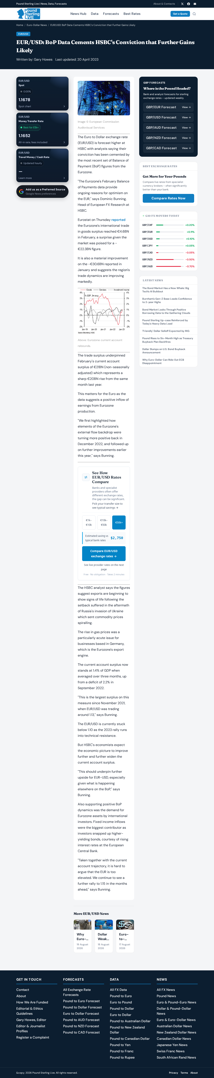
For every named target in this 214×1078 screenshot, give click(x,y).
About (21, 996)
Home (19, 25)
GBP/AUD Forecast (168, 127)
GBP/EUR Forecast (168, 107)
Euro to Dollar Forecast (81, 1013)
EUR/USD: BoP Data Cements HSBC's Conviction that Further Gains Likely (92, 25)
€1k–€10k (89, 522)
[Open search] (194, 13)
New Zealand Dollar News (176, 1032)
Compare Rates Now (168, 198)
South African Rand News (176, 1057)
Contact (22, 990)
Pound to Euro (121, 996)
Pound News (166, 996)
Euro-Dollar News (37, 25)
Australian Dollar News (174, 1026)
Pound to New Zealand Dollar (127, 1030)
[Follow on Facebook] (188, 4)
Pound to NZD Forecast (81, 1026)
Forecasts (111, 13)
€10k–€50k (104, 522)
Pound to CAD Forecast (81, 1032)
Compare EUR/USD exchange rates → (103, 553)
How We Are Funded (32, 1002)
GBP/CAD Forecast (168, 148)
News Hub (78, 13)
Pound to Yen (120, 1045)
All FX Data (118, 990)
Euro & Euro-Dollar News (176, 1020)
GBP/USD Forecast (168, 117)
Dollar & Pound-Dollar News (174, 1011)
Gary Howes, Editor (31, 1020)
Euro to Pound (121, 1002)
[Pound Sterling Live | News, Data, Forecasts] (28, 13)
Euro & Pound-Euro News (176, 1002)
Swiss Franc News (171, 1051)
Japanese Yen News (172, 1045)
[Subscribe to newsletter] (195, 4)
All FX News (166, 990)
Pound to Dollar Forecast (82, 1007)
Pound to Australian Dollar (130, 1021)
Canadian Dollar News (174, 1038)
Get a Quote (180, 13)
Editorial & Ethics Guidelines (29, 1011)
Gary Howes (43, 59)
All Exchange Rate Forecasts (77, 992)
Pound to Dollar (122, 1008)
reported (118, 220)
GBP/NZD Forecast (168, 138)
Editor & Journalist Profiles (30, 1028)
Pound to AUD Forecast (81, 1020)
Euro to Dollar (120, 1015)
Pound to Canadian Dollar (130, 1038)
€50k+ (119, 522)
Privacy (173, 1072)
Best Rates (132, 13)
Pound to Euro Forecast (81, 1001)
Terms (184, 1072)
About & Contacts (164, 3)
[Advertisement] (168, 398)
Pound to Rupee (122, 1057)
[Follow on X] (182, 4)
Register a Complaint (32, 1037)
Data (94, 13)
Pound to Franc (122, 1051)
